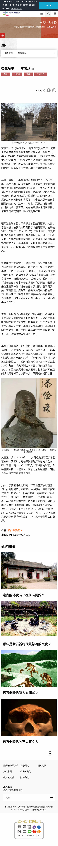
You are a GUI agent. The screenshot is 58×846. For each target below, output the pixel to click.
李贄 (6, 74)
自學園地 (24, 765)
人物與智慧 (39, 27)
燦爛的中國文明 (26, 27)
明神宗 (17, 74)
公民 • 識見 (25, 771)
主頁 (16, 27)
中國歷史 (40, 74)
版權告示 (21, 807)
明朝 (28, 74)
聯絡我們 (49, 807)
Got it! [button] (49, 5)
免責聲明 (40, 807)
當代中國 (7, 771)
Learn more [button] (16, 8)
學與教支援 (8, 777)
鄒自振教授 (14, 530)
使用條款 (31, 807)
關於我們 (24, 777)
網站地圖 (42, 765)
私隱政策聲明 (10, 807)
